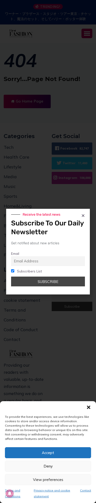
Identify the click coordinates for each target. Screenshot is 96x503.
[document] (48, 251)
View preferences (48, 479)
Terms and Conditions (12, 493)
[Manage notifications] (10, 493)
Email (15, 253)
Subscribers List (29, 271)
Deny (48, 466)
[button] (88, 407)
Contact (85, 490)
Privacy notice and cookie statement (52, 493)
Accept (48, 452)
